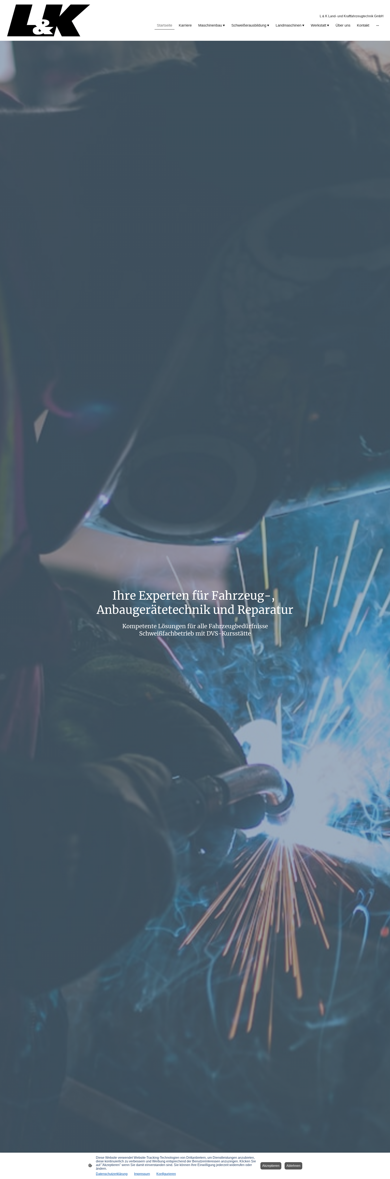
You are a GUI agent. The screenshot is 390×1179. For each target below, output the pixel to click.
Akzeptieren (271, 1165)
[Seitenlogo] (48, 20)
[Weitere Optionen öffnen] (377, 25)
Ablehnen (293, 1165)
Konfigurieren (166, 1174)
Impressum (142, 1174)
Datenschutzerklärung (112, 1174)
